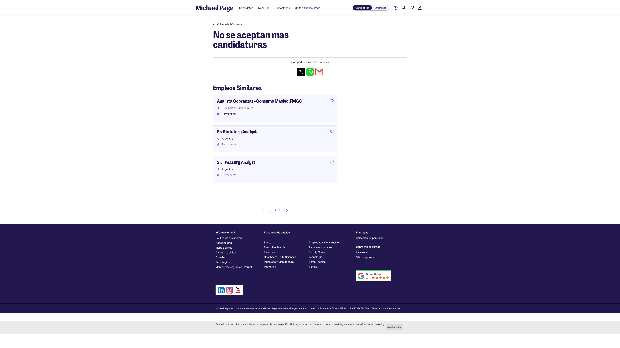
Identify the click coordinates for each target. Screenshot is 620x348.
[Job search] (404, 8)
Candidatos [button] (246, 8)
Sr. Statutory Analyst (237, 132)
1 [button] (271, 211)
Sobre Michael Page (368, 246)
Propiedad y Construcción (324, 242)
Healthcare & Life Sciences (280, 257)
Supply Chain (317, 252)
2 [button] (275, 210)
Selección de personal (369, 238)
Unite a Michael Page (307, 8)
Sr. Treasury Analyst (236, 162)
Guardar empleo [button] (332, 101)
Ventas (313, 266)
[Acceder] (420, 8)
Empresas (380, 7)
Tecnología (315, 257)
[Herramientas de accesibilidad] (396, 8)
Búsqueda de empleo (277, 232)
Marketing (270, 266)
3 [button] (280, 210)
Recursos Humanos (320, 247)
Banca (267, 242)
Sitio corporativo (366, 257)
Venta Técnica (317, 261)
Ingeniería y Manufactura (279, 261)
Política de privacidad (229, 238)
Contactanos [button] (282, 8)
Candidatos (362, 7)
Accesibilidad (224, 242)
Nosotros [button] (263, 8)
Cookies (221, 257)
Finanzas (269, 252)
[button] (228, 24)
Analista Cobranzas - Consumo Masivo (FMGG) (260, 101)
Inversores (362, 252)
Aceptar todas (394, 327)
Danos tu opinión (226, 252)
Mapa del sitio (224, 247)
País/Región (223, 262)
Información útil (225, 232)
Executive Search (274, 247)
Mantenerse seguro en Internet (234, 267)
